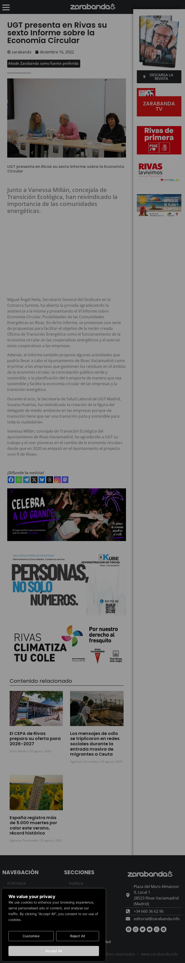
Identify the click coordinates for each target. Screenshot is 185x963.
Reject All (77, 936)
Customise (31, 936)
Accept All (54, 951)
